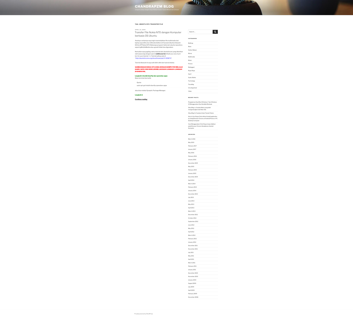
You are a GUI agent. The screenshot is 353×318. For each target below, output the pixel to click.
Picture (190, 63)
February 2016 (192, 156)
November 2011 (193, 249)
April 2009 (191, 290)
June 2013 (191, 201)
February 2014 (192, 187)
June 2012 (191, 225)
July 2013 (191, 197)
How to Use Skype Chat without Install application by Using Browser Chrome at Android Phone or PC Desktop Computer (202, 118)
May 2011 (191, 256)
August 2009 (192, 283)
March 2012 (191, 235)
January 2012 (192, 242)
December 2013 (193, 194)
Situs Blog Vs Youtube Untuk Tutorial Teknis (201, 113)
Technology (191, 81)
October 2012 (192, 218)
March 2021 (191, 139)
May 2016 (191, 152)
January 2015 (192, 173)
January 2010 (192, 280)
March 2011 (191, 262)
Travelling (191, 84)
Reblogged (191, 67)
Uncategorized (192, 88)
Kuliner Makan (192, 50)
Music (190, 60)
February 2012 (192, 238)
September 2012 (193, 221)
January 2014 (192, 190)
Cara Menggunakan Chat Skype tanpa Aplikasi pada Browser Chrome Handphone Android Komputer (201, 126)
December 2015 (193, 163)
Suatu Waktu (192, 77)
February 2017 (192, 146)
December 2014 (193, 177)
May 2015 (191, 166)
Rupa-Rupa (191, 70)
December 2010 (193, 273)
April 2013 (191, 208)
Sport (189, 74)
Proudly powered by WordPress (143, 314)
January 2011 (192, 269)
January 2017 (192, 149)
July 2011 (191, 252)
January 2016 (192, 159)
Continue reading (141, 99)
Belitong (190, 43)
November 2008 (193, 297)
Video (190, 91)
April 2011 (191, 259)
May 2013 (191, 204)
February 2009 (192, 293)
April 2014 (191, 180)
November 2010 (193, 276)
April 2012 (191, 232)
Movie (190, 53)
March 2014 (191, 183)
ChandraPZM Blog (154, 6)
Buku (189, 46)
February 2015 (192, 170)
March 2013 (191, 211)
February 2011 (192, 266)
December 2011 (193, 245)
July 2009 (191, 287)
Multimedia (191, 57)
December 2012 (193, 214)
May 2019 (191, 142)
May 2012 (191, 228)
